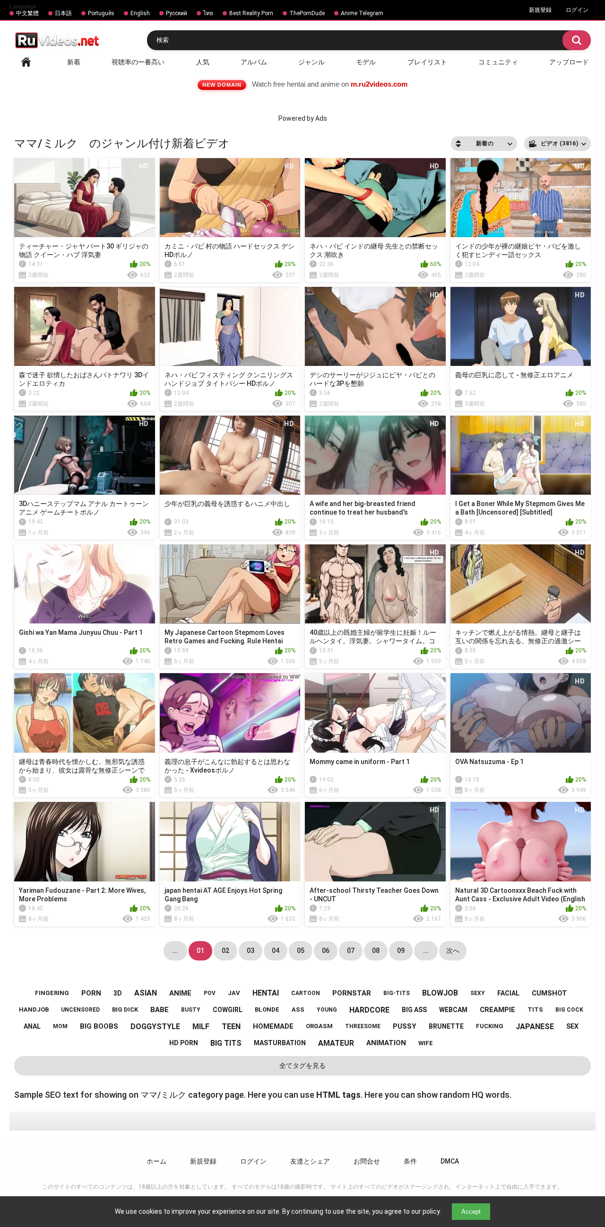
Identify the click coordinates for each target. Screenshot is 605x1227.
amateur (336, 1043)
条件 (410, 1161)
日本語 (63, 13)
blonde (267, 1009)
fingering (52, 992)
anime (180, 993)
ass (298, 1009)
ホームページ (26, 62)
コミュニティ (498, 62)
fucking (489, 1026)
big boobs (99, 1026)
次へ (452, 950)
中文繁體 (27, 13)
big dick (125, 1009)
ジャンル (311, 62)
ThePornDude (307, 13)
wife (425, 1043)
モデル (366, 62)
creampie (497, 1009)
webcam (453, 1010)
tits (535, 1009)
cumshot (549, 993)
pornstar (351, 993)
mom (60, 1026)
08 (376, 950)
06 (325, 950)
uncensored (80, 1009)
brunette (446, 1026)
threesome (362, 1026)
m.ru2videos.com (379, 84)
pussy (404, 1026)
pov (210, 993)
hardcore (369, 1009)
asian (145, 992)
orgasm (319, 1026)
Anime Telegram (362, 13)
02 (225, 950)
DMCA (450, 1161)
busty (190, 1009)
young (327, 1009)
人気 (202, 62)
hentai (265, 992)
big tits (226, 1043)
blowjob (440, 992)
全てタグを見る (302, 1065)
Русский (176, 13)
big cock (569, 1009)
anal (32, 1026)
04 (275, 950)
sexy (477, 993)
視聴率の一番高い (138, 62)
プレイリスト (427, 62)
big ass (414, 1010)
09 (401, 950)
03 (250, 950)
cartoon (305, 993)
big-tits (396, 993)
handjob (34, 1009)
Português (101, 13)
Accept (471, 1211)
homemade (273, 1026)
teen (231, 1026)
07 (350, 950)
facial (508, 993)
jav (234, 992)
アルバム (254, 62)
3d (117, 993)
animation (386, 1043)
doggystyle (155, 1026)
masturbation (280, 1043)
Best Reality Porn (251, 13)
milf (200, 1026)
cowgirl (227, 1010)
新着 (73, 62)
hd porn (183, 1043)
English (140, 13)
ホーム (156, 1161)
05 (300, 950)
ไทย (208, 13)
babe (159, 1009)
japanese (535, 1026)
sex (572, 1026)
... (426, 950)
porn (91, 993)
